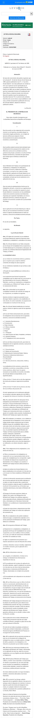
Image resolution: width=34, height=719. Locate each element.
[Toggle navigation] (3, 2)
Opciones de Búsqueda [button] (17, 18)
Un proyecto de (20, 2)
